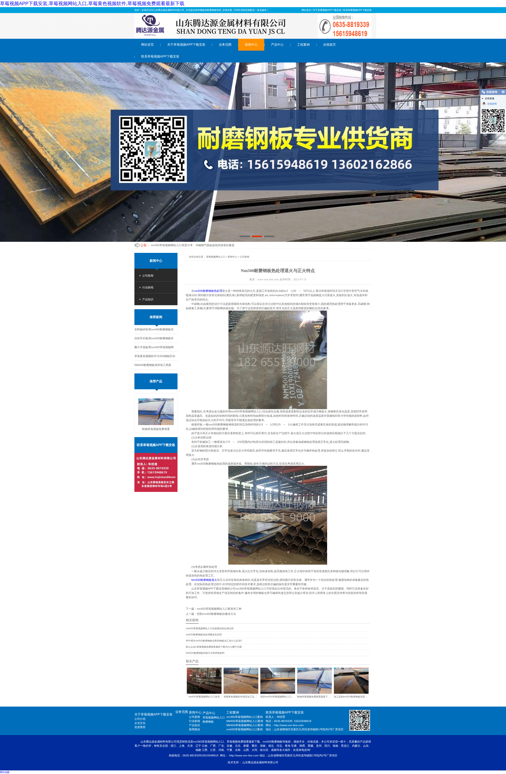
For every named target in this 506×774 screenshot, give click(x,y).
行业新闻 (147, 287)
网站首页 (306, 10)
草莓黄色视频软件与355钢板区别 (154, 356)
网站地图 (4, 772)
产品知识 (147, 299)
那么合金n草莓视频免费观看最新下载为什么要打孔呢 (214, 646)
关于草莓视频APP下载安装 (327, 10)
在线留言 (329, 44)
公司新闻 (147, 275)
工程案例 (303, 44)
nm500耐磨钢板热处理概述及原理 (204, 634)
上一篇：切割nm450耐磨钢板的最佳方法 (211, 613)
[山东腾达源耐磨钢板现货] (253, 26)
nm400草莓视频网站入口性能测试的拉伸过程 (210, 628)
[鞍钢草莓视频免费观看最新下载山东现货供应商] (156, 411)
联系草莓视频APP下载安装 (357, 10)
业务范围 (225, 44)
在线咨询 (492, 103)
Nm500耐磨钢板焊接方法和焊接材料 (205, 653)
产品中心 (277, 44)
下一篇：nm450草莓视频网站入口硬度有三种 (214, 608)
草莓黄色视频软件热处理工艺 (169, 245)
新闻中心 (251, 44)
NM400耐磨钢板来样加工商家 (152, 365)
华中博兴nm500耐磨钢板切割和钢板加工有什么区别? (214, 640)
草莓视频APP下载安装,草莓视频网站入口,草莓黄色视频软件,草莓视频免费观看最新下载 (92, 3)
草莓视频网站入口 (215, 256)
